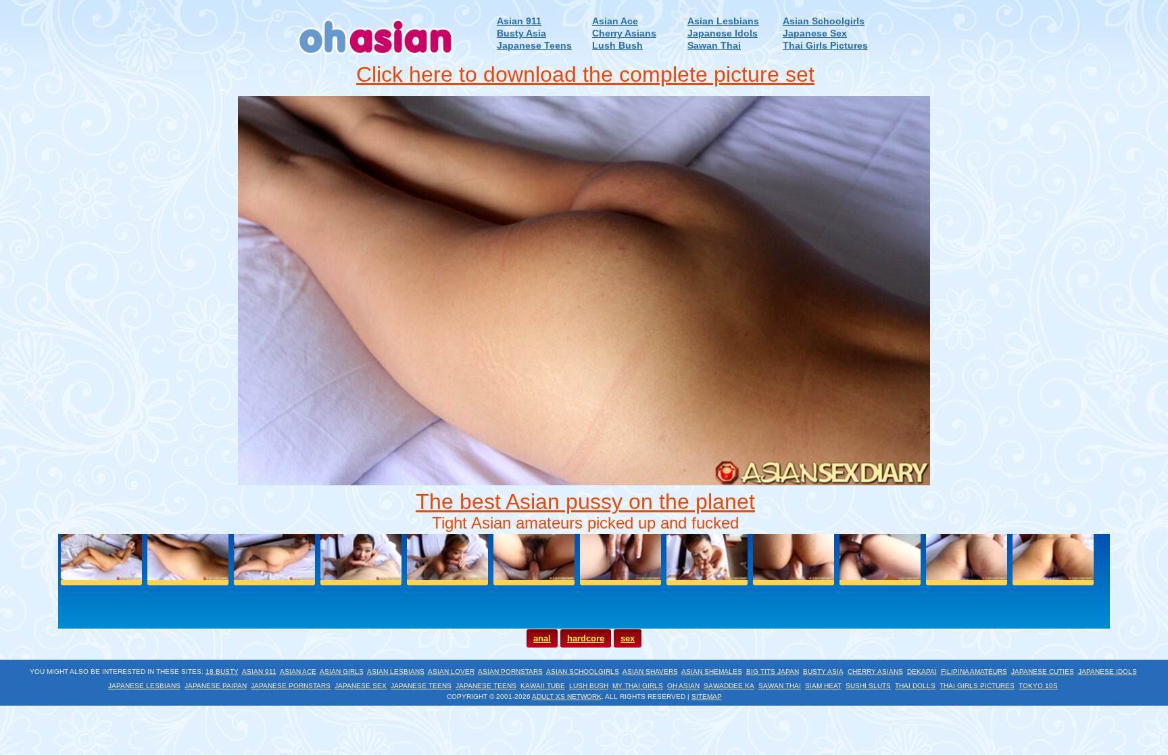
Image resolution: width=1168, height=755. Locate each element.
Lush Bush (617, 46)
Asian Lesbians (723, 21)
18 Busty (222, 671)
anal (542, 638)
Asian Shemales (711, 671)
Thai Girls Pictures (825, 46)
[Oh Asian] (376, 60)
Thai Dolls (915, 685)
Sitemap (706, 696)
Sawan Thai (714, 46)
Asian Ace (615, 21)
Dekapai (922, 671)
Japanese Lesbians (144, 685)
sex (627, 638)
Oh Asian (683, 685)
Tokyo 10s (1038, 685)
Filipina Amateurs (974, 671)
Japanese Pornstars (291, 685)
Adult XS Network (567, 696)
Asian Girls (342, 671)
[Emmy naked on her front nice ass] (584, 481)
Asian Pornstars (510, 671)
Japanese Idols (722, 33)
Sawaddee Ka (729, 685)
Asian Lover (451, 671)
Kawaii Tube (542, 685)
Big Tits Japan (772, 671)
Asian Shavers (650, 671)
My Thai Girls (637, 685)
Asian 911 (519, 21)
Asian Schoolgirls (824, 21)
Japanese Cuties (1042, 671)
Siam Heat (823, 685)
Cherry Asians (624, 33)
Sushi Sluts (868, 685)
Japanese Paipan (216, 685)
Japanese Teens (534, 46)
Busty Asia (521, 33)
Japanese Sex (815, 33)
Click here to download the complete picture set (585, 74)
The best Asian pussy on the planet (585, 501)
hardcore (585, 638)
